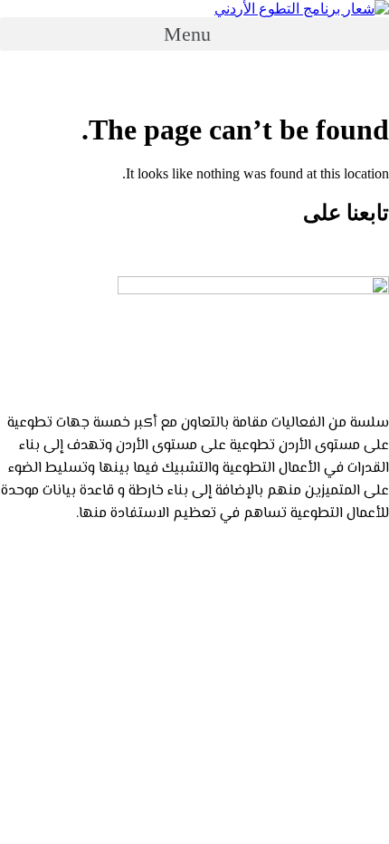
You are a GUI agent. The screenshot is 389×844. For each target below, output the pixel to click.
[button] (194, 34)
